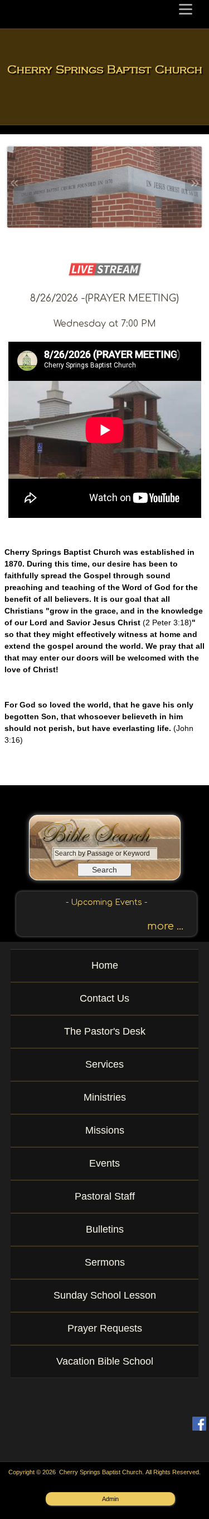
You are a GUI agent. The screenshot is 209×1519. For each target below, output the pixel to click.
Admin (110, 1499)
